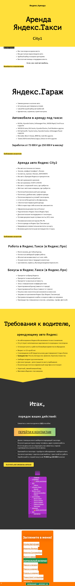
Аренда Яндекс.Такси (36, 490)
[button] (37, 473)
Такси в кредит (38, 502)
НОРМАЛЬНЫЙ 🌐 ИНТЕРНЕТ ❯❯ (37, 584)
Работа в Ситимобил (36, 496)
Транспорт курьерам (36, 507)
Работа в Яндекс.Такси (36, 486)
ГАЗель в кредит (39, 504)
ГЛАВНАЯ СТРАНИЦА (35, 479)
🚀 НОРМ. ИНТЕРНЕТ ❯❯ (39, 482)
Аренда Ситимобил (40, 493)
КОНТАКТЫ (37, 514)
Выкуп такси (38, 499)
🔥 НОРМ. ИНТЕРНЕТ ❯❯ (39, 511)
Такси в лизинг (38, 501)
